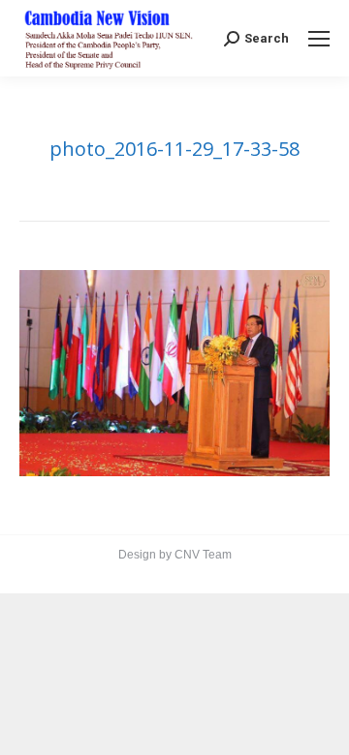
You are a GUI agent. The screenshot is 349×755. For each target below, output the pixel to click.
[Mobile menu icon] (319, 38)
